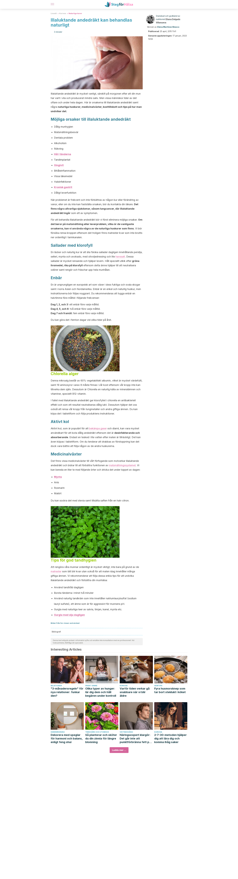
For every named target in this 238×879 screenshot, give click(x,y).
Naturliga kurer (75, 13)
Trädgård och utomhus (97, 732)
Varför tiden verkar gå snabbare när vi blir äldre (135, 692)
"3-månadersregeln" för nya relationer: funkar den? (67, 692)
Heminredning (58, 732)
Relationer (56, 686)
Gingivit (59, 165)
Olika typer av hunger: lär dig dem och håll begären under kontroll (100, 692)
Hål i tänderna (62, 154)
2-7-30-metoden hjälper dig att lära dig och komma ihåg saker (170, 738)
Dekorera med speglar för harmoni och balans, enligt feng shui (67, 738)
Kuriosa (62, 13)
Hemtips (158, 686)
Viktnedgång (126, 732)
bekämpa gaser (98, 428)
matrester (56, 571)
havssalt (120, 256)
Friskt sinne (91, 686)
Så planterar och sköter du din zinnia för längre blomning (101, 738)
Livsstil (54, 13)
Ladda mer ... (119, 750)
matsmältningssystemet (122, 465)
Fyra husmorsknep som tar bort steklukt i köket (170, 690)
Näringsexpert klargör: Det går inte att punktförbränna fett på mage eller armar (135, 738)
